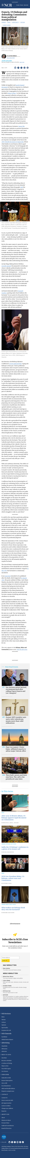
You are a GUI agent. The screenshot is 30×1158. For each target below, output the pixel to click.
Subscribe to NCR (6, 1077)
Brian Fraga (6, 822)
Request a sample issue (8, 1091)
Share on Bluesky (15, 68)
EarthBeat (4, 1037)
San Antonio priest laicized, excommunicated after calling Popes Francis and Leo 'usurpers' (16, 690)
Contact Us (4, 1097)
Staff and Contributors (8, 1125)
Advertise (4, 1051)
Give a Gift (4, 1083)
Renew (21, 5)
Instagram (20, 1142)
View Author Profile (11, 57)
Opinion (4, 22)
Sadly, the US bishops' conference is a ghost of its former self (15, 848)
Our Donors (5, 1071)
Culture (4, 1022)
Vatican (22, 22)
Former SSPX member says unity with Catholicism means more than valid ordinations (16, 720)
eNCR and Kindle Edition (8, 1088)
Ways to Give (5, 1066)
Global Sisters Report (7, 1039)
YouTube (17, 1142)
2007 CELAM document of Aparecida (12, 142)
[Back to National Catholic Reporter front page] (8, 5)
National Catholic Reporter (4, 1137)
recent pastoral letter (15, 363)
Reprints (4, 1111)
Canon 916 (21, 126)
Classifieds (4, 1046)
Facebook (15, 1142)
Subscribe (26, 5)
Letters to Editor (6, 1105)
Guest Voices (7, 25)
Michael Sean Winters (8, 852)
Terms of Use (14, 1146)
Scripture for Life (6, 1030)
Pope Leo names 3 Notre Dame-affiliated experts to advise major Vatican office (16, 749)
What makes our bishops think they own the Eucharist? (13, 908)
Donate (18, 5)
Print (28, 68)
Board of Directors (6, 1128)
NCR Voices (13, 844)
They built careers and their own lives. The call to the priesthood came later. (16, 777)
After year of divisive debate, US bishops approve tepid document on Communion (14, 818)
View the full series (22, 649)
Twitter (12, 1142)
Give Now (4, 1058)
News (8, 22)
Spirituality (15, 22)
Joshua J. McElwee (14, 822)
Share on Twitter (21, 68)
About (3, 1117)
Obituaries (4, 1048)
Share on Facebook (18, 68)
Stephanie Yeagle (7, 883)
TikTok (23, 1142)
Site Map (26, 1146)
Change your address (7, 1108)
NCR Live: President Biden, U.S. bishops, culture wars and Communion (13, 878)
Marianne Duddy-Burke (8, 912)
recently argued (6, 266)
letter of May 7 (12, 93)
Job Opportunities (6, 1103)
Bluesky (9, 1142)
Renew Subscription (7, 1080)
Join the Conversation (7, 60)
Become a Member (7, 1060)
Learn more (22, 62)
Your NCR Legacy (6, 1068)
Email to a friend (24, 68)
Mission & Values (6, 1120)
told (21, 187)
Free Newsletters (6, 1086)
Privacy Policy (5, 1123)
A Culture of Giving (7, 1063)
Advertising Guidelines (6, 1146)
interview (8, 576)
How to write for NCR (7, 1100)
